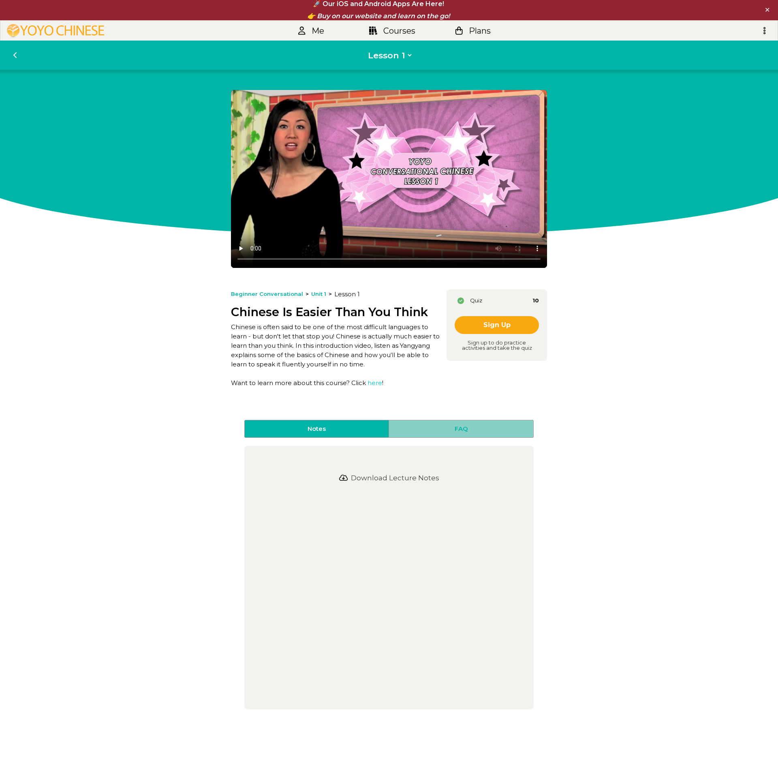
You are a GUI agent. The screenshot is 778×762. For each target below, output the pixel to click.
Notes (317, 428)
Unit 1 (318, 294)
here (375, 383)
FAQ (461, 428)
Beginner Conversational (267, 294)
